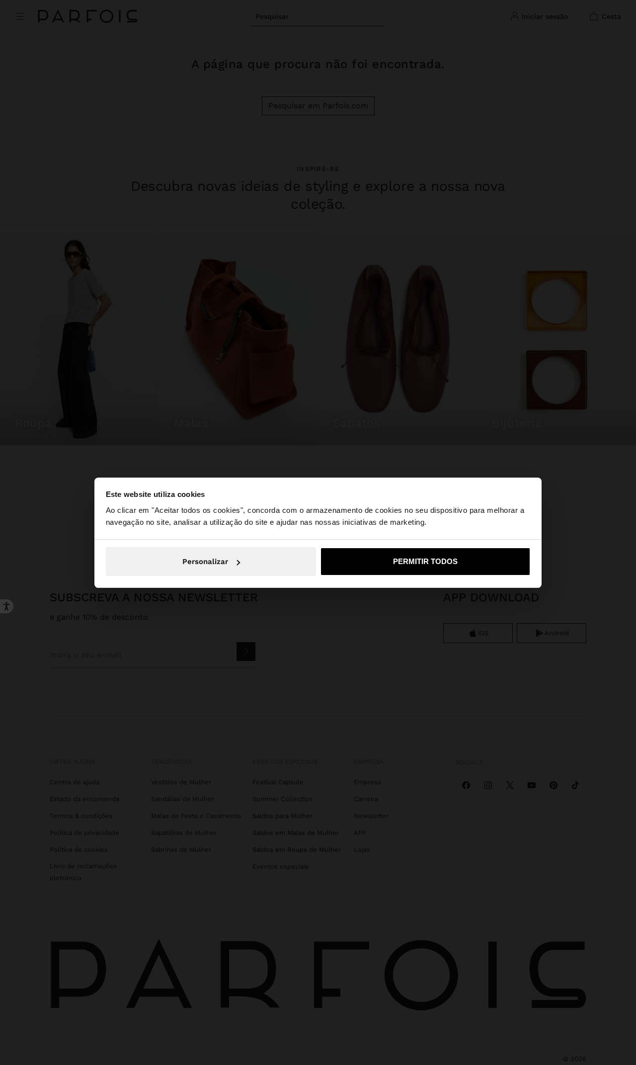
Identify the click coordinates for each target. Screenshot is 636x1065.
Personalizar (205, 561)
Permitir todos (425, 561)
